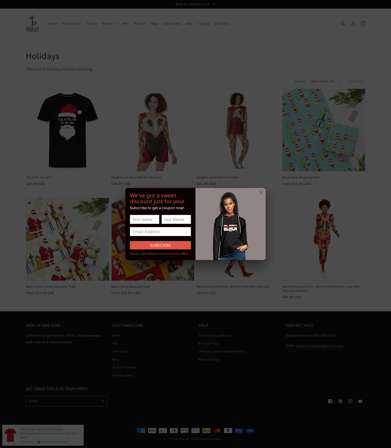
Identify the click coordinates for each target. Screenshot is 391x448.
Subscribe (160, 245)
